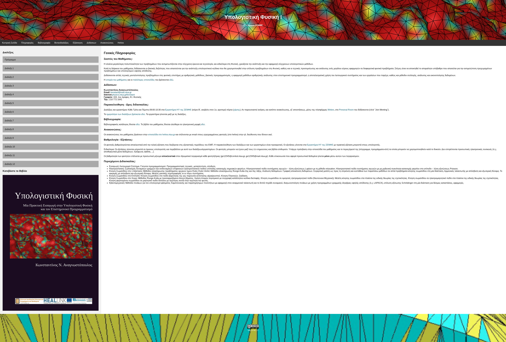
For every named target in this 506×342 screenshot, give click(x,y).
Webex (331, 110)
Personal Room (346, 110)
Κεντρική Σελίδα (9, 43)
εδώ (171, 80)
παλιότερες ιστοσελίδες (144, 80)
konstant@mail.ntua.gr (121, 92)
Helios (121, 43)
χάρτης (236, 110)
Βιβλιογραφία (44, 43)
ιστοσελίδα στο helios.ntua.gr (161, 134)
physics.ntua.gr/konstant (123, 95)
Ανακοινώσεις (106, 43)
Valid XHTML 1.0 (253, 330)
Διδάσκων (91, 43)
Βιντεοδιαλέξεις (61, 43)
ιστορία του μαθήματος (116, 80)
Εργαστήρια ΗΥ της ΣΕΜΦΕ (178, 110)
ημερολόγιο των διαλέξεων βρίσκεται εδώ (126, 114)
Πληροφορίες (27, 43)
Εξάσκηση (77, 43)
